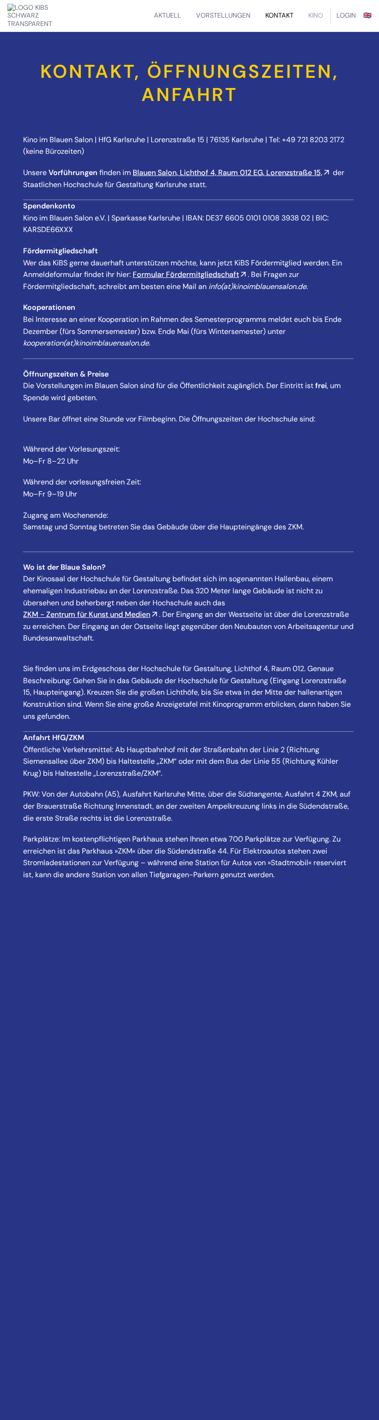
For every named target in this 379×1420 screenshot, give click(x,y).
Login (346, 15)
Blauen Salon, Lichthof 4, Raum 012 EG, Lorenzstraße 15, (227, 172)
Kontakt (279, 15)
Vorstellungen (223, 15)
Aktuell (167, 15)
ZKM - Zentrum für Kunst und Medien (86, 614)
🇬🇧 (367, 15)
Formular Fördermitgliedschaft (186, 274)
